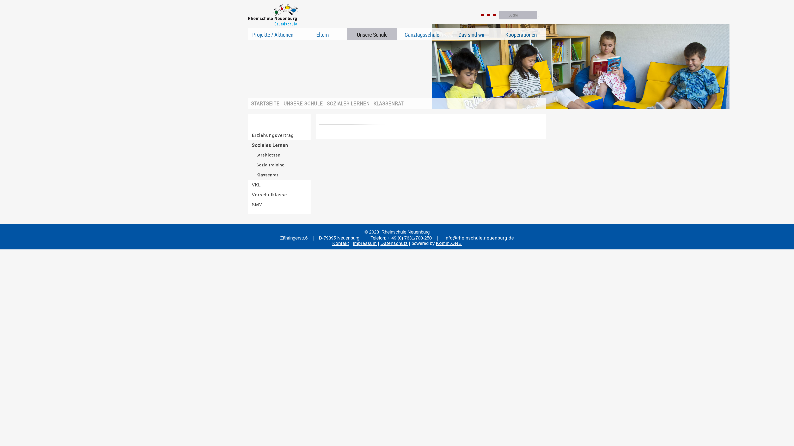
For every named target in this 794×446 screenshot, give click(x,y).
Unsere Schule (372, 34)
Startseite (265, 103)
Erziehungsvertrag (273, 135)
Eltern (322, 34)
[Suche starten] (538, 16)
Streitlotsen (268, 155)
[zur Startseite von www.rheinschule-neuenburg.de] (273, 25)
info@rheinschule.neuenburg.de (479, 238)
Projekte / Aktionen (272, 34)
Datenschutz (394, 243)
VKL (256, 185)
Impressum (365, 243)
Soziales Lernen (348, 103)
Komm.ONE (449, 243)
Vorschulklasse (269, 195)
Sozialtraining (270, 165)
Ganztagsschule (422, 34)
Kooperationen (521, 34)
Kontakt (340, 243)
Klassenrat (389, 103)
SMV (257, 205)
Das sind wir (471, 34)
